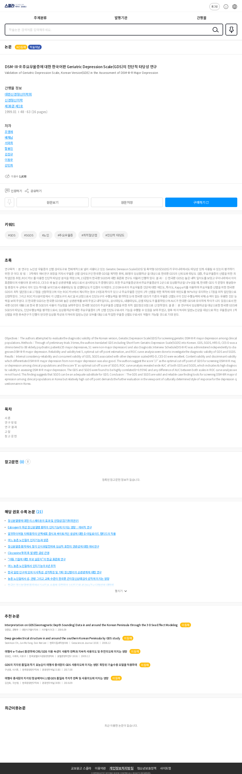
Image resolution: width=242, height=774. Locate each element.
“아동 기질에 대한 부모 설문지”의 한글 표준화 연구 (37, 559)
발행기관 (121, 17)
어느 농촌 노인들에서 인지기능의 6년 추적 (32, 566)
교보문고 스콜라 (81, 768)
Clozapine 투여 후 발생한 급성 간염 (28, 553)
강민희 (9, 165)
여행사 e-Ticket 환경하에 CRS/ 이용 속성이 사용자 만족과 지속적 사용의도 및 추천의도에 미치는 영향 (66, 651)
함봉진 (9, 148)
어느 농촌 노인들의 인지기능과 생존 (28, 540)
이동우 (9, 159)
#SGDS (29, 235)
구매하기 (199, 202)
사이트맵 (165, 768)
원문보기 (53, 202)
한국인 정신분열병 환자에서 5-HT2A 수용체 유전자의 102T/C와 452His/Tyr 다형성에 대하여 (61, 585)
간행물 (202, 17)
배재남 (9, 137)
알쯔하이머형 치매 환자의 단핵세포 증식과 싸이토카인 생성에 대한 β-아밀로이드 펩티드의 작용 (62, 533)
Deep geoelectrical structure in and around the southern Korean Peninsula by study (62, 638)
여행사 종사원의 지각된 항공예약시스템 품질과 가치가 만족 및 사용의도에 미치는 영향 (56, 678)
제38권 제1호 (14, 106)
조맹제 (9, 131)
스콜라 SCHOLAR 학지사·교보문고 (15, 7)
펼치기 (119, 591)
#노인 (45, 235)
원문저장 (127, 202)
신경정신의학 (14, 100)
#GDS (12, 235)
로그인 (215, 6)
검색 (215, 33)
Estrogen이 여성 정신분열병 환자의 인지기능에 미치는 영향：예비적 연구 (50, 527)
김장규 (9, 154)
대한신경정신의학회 (18, 94)
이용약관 (100, 768)
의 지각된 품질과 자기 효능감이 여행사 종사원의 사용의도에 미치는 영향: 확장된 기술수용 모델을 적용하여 (71, 665)
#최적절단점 (89, 235)
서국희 (9, 143)
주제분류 (40, 17)
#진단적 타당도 (115, 235)
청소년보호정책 (146, 768)
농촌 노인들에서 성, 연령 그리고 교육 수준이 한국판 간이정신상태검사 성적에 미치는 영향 (58, 578)
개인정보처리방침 (121, 768)
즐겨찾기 (9, 203)
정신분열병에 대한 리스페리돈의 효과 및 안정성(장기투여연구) (43, 520)
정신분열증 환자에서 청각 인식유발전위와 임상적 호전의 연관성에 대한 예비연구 (53, 546)
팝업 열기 (27, 461)
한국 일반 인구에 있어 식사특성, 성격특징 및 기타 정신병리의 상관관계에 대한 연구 (55, 572)
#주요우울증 (65, 235)
